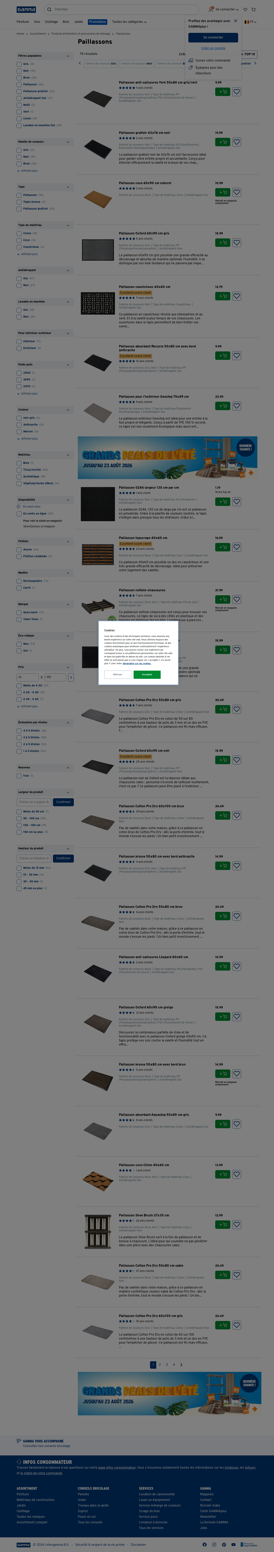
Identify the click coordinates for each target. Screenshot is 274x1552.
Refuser (118, 674)
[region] (138, 653)
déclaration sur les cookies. (137, 663)
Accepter (147, 674)
